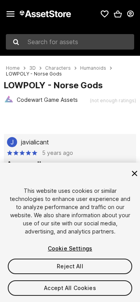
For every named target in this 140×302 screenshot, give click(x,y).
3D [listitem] (32, 68)
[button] (117, 14)
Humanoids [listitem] (93, 68)
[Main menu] (10, 14)
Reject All (70, 266)
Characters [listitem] (58, 68)
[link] (104, 14)
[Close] (134, 173)
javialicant (35, 142)
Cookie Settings (70, 248)
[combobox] (70, 42)
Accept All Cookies (70, 288)
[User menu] (130, 14)
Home (13, 68)
